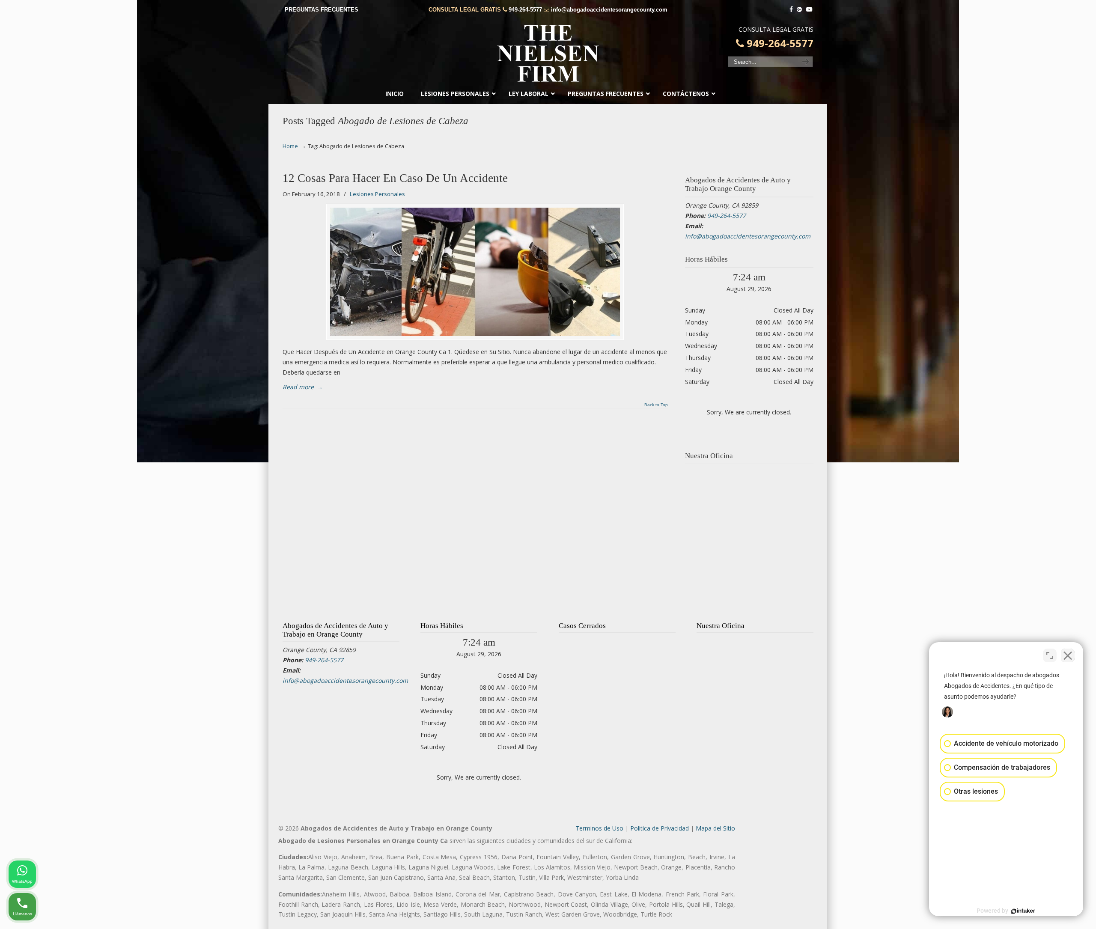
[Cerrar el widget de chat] (1068, 655)
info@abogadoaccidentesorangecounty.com (609, 9)
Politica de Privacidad (659, 828)
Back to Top (656, 405)
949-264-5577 (525, 9)
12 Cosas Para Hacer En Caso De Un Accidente (395, 178)
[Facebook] (791, 9)
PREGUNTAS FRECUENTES (321, 9)
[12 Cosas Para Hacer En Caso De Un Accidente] (475, 272)
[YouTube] (809, 9)
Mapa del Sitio (715, 828)
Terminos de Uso (599, 828)
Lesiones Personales (377, 194)
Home (290, 146)
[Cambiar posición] (1050, 655)
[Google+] (800, 9)
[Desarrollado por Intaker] (1023, 911)
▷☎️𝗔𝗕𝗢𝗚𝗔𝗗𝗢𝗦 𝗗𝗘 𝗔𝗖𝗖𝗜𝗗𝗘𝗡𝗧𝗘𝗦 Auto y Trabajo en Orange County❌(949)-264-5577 (548, 53)
